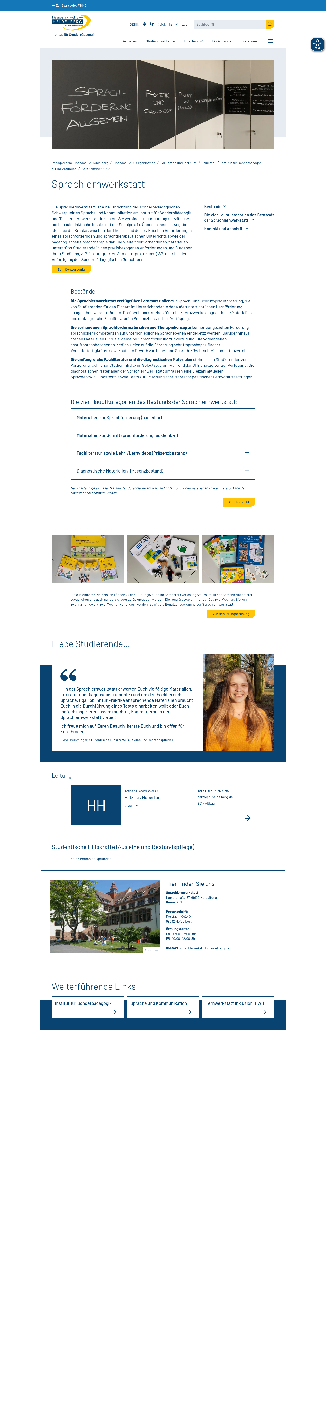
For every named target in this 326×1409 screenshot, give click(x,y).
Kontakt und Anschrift (224, 228)
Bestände (213, 206)
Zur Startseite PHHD (71, 5)
